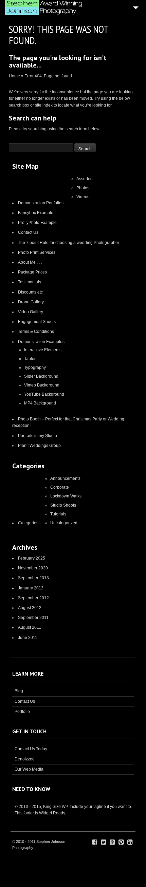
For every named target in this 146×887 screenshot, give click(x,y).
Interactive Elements (42, 349)
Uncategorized (63, 523)
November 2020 (33, 568)
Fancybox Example (35, 212)
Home (14, 76)
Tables (30, 358)
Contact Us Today (31, 749)
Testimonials (29, 282)
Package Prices (32, 272)
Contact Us (28, 232)
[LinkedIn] (130, 842)
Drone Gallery (31, 302)
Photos (82, 188)
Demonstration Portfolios (40, 203)
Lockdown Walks (65, 496)
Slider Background (41, 376)
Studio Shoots (63, 505)
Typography (35, 367)
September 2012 (33, 598)
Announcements (65, 478)
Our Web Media (29, 769)
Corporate (59, 487)
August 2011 (29, 627)
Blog (19, 690)
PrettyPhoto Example (37, 222)
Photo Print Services (36, 252)
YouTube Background (44, 394)
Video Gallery (30, 311)
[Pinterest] (121, 842)
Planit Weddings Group (39, 445)
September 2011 (33, 617)
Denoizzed (25, 759)
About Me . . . (30, 262)
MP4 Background (40, 403)
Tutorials (58, 514)
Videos (82, 196)
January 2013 (30, 588)
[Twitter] (103, 842)
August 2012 (29, 607)
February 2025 (31, 558)
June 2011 (27, 637)
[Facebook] (94, 842)
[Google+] (112, 842)
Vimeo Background (41, 385)
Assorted (84, 178)
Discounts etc (30, 292)
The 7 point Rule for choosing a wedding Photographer (68, 242)
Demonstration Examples (41, 341)
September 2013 (33, 577)
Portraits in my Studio (37, 435)
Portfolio (22, 711)
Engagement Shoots (37, 321)
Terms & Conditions (36, 331)
